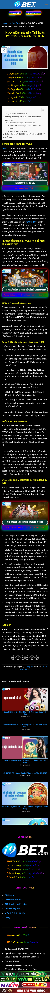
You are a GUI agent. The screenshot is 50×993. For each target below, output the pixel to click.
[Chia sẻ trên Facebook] (18, 657)
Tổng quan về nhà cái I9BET (16, 113)
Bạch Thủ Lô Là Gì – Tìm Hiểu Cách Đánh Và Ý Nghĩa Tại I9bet (25, 697)
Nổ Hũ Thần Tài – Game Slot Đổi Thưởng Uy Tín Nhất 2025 (25, 758)
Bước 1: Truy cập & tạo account (22, 123)
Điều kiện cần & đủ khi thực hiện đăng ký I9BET (25, 134)
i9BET (25, 934)
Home (4, 23)
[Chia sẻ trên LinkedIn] (36, 657)
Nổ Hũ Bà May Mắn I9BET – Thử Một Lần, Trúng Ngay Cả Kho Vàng (25, 792)
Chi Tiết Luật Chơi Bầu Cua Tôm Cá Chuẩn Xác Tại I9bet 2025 (25, 746)
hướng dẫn (31, 221)
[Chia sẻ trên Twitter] (23, 657)
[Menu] (46, 4)
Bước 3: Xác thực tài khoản (20, 131)
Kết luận (8, 137)
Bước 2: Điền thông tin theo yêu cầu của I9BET (25, 126)
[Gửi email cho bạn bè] (27, 657)
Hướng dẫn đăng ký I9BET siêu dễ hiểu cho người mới (23, 118)
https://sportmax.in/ (28, 941)
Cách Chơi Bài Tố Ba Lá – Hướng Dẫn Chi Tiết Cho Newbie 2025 (25, 710)
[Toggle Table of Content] (42, 110)
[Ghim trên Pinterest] (32, 657)
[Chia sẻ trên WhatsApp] (13, 657)
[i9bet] (25, 4)
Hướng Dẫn (14, 23)
